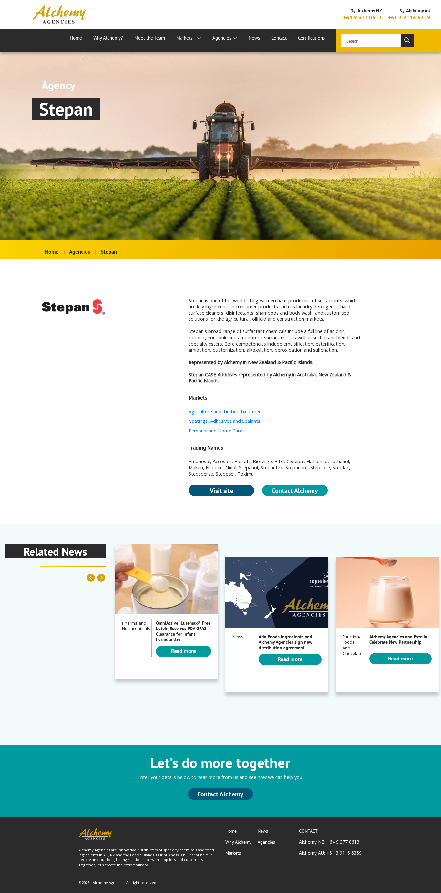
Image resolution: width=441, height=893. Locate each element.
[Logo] (59, 14)
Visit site (221, 490)
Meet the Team (149, 38)
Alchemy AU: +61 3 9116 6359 (330, 853)
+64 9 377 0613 (362, 17)
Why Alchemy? (108, 38)
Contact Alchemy (295, 490)
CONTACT (308, 831)
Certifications (311, 38)
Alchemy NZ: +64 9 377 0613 (329, 842)
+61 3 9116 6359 (409, 17)
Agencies (221, 38)
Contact (279, 38)
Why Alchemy (238, 842)
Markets (184, 38)
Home (76, 38)
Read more (183, 651)
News (254, 38)
